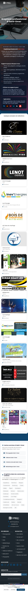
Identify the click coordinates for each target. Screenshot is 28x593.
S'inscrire (24, 574)
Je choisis (13, 589)
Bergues (21, 482)
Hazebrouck (6, 502)
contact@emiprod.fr (14, 526)
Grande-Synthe (14, 493)
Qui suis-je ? (20, 537)
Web (4, 540)
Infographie (6, 557)
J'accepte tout (21, 589)
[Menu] (23, 2)
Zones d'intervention (15, 578)
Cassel (21, 485)
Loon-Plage (13, 496)
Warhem (13, 491)
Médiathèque (6, 543)
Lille (15, 507)
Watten (5, 488)
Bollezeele (5, 491)
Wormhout (13, 482)
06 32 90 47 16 (14, 524)
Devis (18, 543)
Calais (22, 505)
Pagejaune (19, 552)
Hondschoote (6, 485)
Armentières (6, 505)
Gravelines (5, 496)
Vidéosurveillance (7, 551)
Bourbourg (14, 485)
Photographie (6, 534)
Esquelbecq (6, 482)
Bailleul (13, 502)
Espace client (20, 546)
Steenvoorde (20, 491)
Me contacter (20, 540)
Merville (19, 502)
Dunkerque (5, 493)
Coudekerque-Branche (8, 499)
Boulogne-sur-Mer (7, 507)
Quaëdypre (18, 488)
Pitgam (10, 488)
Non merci (6, 589)
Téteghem (19, 499)
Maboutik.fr (6, 554)
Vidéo (4, 537)
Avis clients (20, 534)
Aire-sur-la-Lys (15, 505)
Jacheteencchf (21, 549)
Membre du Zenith (22, 555)
